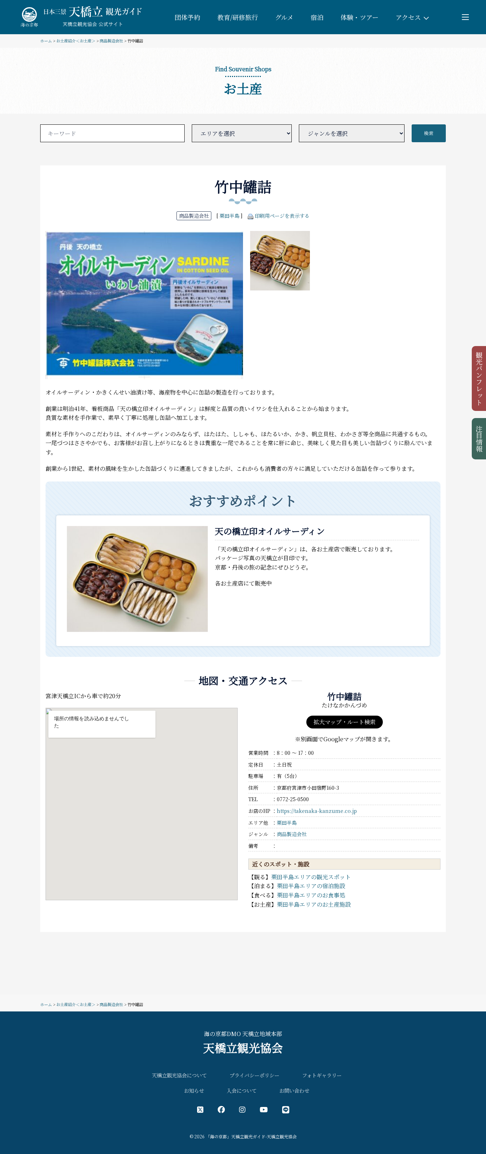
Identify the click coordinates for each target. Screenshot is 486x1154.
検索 (428, 133)
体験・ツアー (359, 17)
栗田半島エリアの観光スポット (311, 877)
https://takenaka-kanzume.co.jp (317, 810)
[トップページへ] (80, 16)
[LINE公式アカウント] (285, 1109)
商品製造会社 (111, 40)
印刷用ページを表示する (282, 215)
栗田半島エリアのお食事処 (311, 895)
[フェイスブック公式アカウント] (221, 1109)
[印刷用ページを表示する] (250, 215)
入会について (242, 1090)
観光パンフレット (479, 378)
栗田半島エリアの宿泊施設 (311, 886)
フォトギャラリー (322, 1075)
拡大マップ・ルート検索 (344, 722)
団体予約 (187, 17)
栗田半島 (229, 215)
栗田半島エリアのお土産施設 (314, 904)
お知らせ (194, 1090)
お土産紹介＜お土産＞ (75, 40)
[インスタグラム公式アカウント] (242, 1109)
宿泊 (317, 17)
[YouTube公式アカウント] (264, 1109)
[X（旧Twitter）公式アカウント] (200, 1109)
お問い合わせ (294, 1090)
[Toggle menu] (465, 17)
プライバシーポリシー (254, 1075)
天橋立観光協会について (179, 1075)
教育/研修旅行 (237, 17)
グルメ (284, 17)
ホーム (46, 40)
